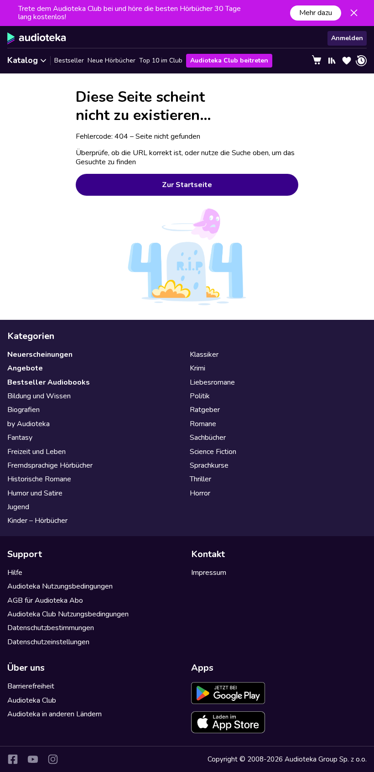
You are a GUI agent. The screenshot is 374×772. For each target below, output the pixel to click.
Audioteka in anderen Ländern (54, 714)
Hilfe (14, 573)
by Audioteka (28, 424)
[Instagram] (52, 759)
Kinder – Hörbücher (37, 521)
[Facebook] (12, 759)
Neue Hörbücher (111, 60)
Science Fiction (213, 452)
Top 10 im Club (160, 60)
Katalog (22, 60)
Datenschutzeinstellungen (48, 642)
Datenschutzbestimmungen (50, 628)
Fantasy (19, 438)
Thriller (200, 479)
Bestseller (69, 60)
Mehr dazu (315, 13)
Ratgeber (205, 410)
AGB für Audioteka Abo (45, 600)
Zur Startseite (187, 185)
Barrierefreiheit (30, 686)
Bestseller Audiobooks (48, 382)
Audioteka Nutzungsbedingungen (60, 586)
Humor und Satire (34, 493)
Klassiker (204, 354)
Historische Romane (39, 479)
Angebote (25, 368)
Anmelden (347, 38)
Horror (200, 493)
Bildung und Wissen (39, 396)
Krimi (197, 368)
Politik (200, 396)
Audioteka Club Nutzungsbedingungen (68, 614)
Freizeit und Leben (36, 452)
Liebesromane (212, 382)
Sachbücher (208, 438)
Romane (203, 424)
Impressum (208, 573)
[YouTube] (32, 759)
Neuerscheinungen (40, 354)
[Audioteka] (36, 38)
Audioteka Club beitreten (229, 60)
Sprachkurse (209, 465)
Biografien (23, 410)
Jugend (18, 507)
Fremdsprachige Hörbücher (50, 465)
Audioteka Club (31, 700)
